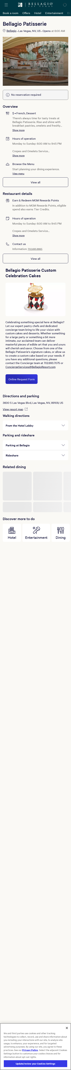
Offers (26, 13)
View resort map (13, 409)
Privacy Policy (30, 1050)
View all (35, 182)
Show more (18, 130)
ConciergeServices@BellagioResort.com (30, 367)
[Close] (67, 1028)
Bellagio (11, 30)
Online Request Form (21, 379)
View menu (18, 173)
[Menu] (6, 5)
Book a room (10, 13)
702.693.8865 (35, 249)
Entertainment (54, 13)
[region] (35, 1046)
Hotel (37, 13)
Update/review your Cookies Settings (35, 1063)
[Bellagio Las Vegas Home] (40, 5)
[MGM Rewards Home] (20, 5)
